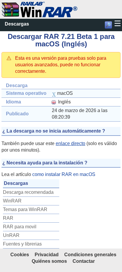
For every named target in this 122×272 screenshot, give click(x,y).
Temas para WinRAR (25, 209)
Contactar (84, 261)
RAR (8, 218)
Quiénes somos (49, 261)
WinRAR (12, 200)
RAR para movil (19, 226)
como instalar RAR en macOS (63, 174)
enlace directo (70, 143)
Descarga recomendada (28, 192)
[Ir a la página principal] (39, 4)
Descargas (17, 23)
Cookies (19, 254)
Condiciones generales (90, 254)
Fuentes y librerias (22, 243)
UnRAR (11, 235)
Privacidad (47, 254)
